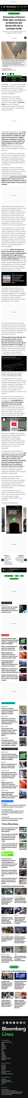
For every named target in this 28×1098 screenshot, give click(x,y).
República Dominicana (6, 1058)
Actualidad (3, 1068)
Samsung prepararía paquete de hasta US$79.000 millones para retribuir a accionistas (9, 663)
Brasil (2, 1043)
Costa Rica (3, 1055)
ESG (22, 575)
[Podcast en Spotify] (24, 1023)
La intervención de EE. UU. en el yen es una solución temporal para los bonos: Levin (9, 846)
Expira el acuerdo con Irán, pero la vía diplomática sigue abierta (9, 829)
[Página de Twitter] (7, 1023)
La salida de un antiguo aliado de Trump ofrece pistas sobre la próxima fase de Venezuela (12, 812)
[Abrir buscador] (22, 7)
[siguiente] (25, 560)
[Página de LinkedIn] (17, 1023)
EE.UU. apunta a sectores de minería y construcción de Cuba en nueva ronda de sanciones (7, 959)
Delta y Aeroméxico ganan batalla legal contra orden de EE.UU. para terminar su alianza (20, 920)
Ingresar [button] (25, 6)
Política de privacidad (5, 1080)
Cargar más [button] (14, 967)
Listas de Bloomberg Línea (7, 1073)
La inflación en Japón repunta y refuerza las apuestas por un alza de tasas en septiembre (7, 901)
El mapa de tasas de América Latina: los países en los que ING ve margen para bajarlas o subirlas (9, 742)
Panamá (3, 1053)
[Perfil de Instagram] (14, 1023)
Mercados (3, 1066)
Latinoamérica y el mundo (6, 1042)
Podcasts (3, 1072)
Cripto (2, 1070)
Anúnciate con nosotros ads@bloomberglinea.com (12, 1092)
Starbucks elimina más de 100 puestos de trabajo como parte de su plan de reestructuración (20, 939)
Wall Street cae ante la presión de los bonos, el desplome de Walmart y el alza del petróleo (9, 721)
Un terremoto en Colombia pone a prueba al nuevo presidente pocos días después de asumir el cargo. (9, 837)
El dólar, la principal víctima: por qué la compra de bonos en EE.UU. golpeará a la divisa (9, 711)
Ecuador (3, 1052)
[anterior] (2, 560)
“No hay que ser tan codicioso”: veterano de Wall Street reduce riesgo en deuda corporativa (7, 920)
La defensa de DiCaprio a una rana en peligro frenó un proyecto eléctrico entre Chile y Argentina (6, 985)
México (3, 1044)
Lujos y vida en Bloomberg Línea (13, 971)
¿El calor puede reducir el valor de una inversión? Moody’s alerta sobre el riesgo (9, 880)
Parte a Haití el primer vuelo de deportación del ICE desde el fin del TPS (7, 939)
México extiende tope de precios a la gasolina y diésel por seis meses (9, 648)
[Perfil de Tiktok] (21, 1023)
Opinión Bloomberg (7, 801)
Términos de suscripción (6, 1081)
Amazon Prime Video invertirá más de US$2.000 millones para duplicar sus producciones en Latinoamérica (20, 985)
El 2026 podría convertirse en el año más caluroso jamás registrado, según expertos (19, 559)
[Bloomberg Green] (14, 853)
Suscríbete (3, 1079)
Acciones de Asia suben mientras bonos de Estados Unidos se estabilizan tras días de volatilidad (10, 641)
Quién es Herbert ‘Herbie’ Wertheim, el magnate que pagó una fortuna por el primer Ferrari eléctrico (20, 1004)
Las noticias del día (8, 575)
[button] (25, 38)
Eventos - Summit (5, 1089)
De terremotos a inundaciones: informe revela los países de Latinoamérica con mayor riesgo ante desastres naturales (8, 560)
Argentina (3, 1045)
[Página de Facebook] (4, 1023)
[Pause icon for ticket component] (1, 10)
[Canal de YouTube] (10, 1023)
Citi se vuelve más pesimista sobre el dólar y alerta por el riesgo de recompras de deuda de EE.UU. (9, 732)
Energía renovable (14, 578)
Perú (2, 1050)
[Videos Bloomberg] (14, 824)
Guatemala (3, 1059)
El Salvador (3, 1057)
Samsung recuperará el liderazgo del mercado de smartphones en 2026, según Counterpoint (9, 775)
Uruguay (3, 1054)
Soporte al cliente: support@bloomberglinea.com (11, 1093)
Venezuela (3, 1048)
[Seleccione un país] (4, 6)
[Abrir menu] (2, 7)
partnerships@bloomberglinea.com (8, 1090)
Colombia (3, 1047)
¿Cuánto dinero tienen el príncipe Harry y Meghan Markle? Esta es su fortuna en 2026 (6, 1003)
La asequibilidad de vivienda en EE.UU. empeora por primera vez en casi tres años (20, 900)
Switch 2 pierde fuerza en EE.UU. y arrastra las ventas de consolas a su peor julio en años (10, 677)
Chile (17, 575)
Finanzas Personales (5, 1071)
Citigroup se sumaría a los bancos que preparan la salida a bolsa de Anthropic (9, 670)
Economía (3, 1065)
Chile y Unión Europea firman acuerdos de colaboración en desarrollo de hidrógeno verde (18, 278)
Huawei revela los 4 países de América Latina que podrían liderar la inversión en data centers (9, 609)
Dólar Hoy (3, 1067)
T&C (2, 1084)
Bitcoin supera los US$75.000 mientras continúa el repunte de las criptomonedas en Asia (9, 655)
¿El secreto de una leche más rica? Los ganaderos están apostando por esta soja (9, 872)
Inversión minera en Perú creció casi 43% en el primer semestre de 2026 (20, 958)
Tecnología (3, 1082)
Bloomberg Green (14, 13)
